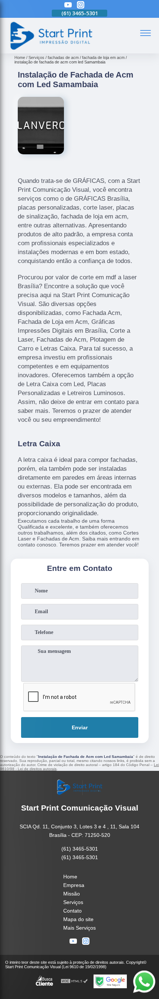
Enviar (80, 727)
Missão (71, 894)
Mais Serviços (79, 928)
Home (70, 877)
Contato (72, 911)
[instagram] (80, 5)
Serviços (73, 902)
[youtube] (68, 5)
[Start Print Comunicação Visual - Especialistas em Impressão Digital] (50, 49)
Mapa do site (78, 919)
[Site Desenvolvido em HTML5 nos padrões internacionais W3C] (74, 981)
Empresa (73, 885)
